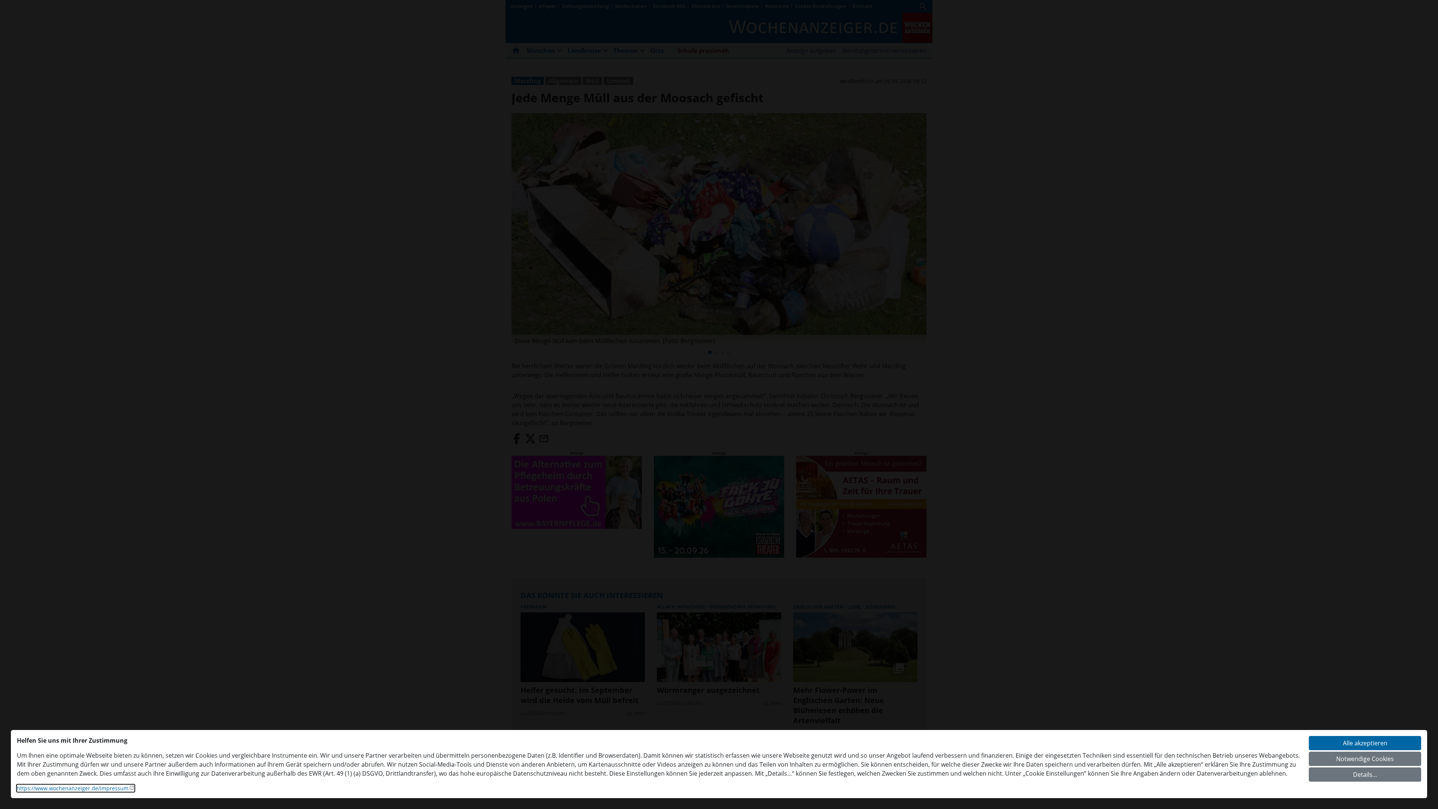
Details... (1365, 774)
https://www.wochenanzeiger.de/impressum (72, 788)
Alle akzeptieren (1365, 743)
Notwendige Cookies (1365, 759)
